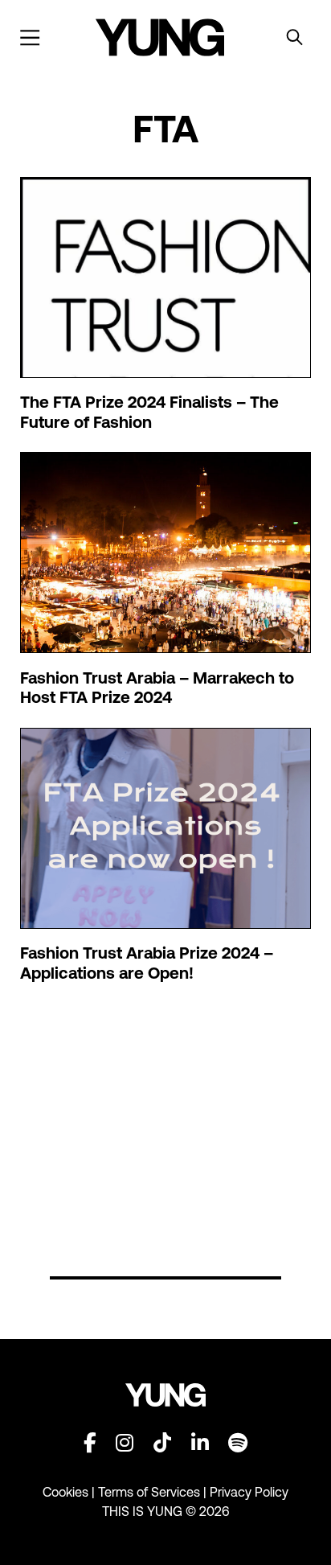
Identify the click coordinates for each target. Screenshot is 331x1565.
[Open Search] (295, 38)
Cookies (67, 1492)
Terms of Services (149, 1492)
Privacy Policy (249, 1492)
